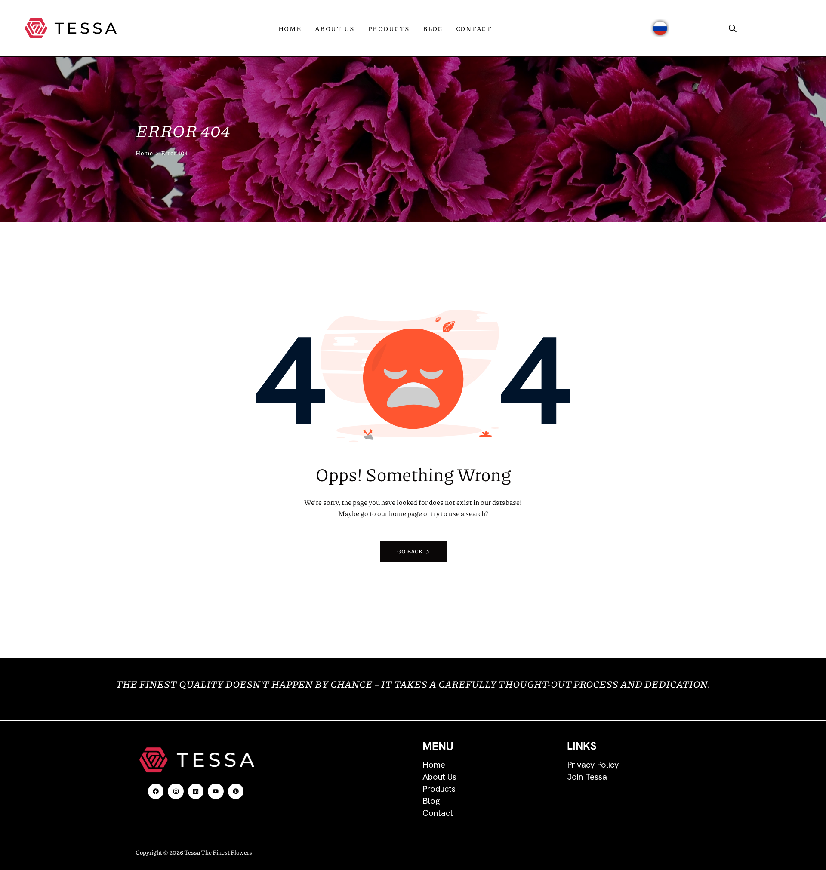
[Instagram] (175, 791)
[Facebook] (155, 791)
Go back (410, 551)
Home (144, 152)
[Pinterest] (235, 791)
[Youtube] (215, 791)
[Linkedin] (195, 791)
